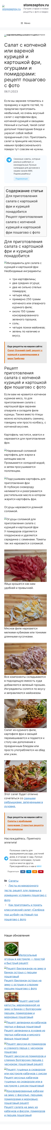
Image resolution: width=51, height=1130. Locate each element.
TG (29, 872)
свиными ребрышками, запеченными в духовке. (23, 802)
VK (23, 872)
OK (35, 872)
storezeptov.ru (36, 5)
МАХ (39, 866)
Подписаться (21, 179)
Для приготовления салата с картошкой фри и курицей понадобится (22, 203)
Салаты (13, 880)
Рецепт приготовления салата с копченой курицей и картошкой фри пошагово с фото (24, 224)
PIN (41, 872)
